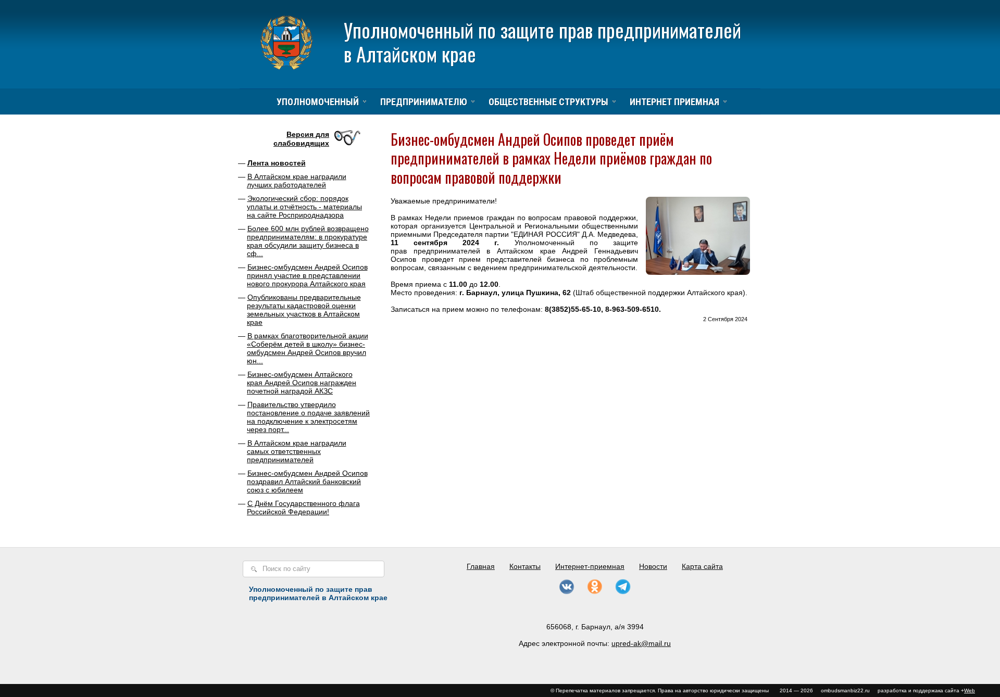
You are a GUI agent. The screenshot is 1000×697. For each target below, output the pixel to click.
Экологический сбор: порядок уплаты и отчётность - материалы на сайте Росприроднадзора (304, 206)
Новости (653, 566)
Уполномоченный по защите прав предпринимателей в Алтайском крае (542, 42)
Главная (481, 566)
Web (969, 690)
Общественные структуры (548, 101)
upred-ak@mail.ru (641, 643)
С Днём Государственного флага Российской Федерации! (303, 507)
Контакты (525, 566)
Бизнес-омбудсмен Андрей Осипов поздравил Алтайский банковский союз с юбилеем (307, 481)
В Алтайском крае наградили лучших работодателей (296, 180)
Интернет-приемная (589, 566)
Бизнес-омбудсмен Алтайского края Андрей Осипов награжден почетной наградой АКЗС (301, 382)
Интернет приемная (674, 101)
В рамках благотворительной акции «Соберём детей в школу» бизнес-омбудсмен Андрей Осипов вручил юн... (307, 348)
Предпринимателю (423, 101)
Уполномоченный (318, 101)
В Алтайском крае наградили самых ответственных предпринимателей (296, 451)
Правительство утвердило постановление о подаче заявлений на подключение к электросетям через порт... (308, 417)
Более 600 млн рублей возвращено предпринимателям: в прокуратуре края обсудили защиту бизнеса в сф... (308, 241)
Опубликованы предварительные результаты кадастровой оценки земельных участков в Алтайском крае (304, 309)
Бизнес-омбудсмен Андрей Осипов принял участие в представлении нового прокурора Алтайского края (307, 275)
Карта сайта (702, 566)
